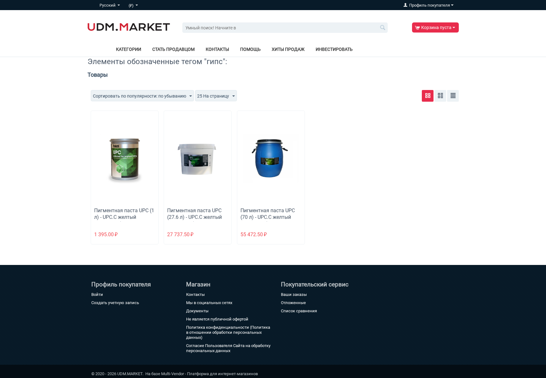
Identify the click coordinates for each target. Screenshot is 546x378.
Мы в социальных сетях (209, 302)
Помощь (250, 49)
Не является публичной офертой (217, 319)
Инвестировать (334, 49)
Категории (128, 49)
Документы (197, 311)
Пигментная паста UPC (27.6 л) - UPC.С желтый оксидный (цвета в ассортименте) (194, 220)
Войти (97, 294)
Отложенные (293, 302)
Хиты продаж (288, 49)
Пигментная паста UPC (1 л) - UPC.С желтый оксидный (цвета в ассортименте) (124, 220)
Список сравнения (299, 311)
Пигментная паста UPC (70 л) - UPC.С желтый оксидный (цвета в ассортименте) (267, 220)
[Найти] (383, 28)
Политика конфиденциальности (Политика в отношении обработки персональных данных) (228, 332)
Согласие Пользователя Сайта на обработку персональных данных (228, 348)
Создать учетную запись (115, 302)
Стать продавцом (173, 49)
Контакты (217, 49)
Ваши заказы (294, 294)
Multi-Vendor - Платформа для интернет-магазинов (209, 373)
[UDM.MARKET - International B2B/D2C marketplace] (129, 26)
